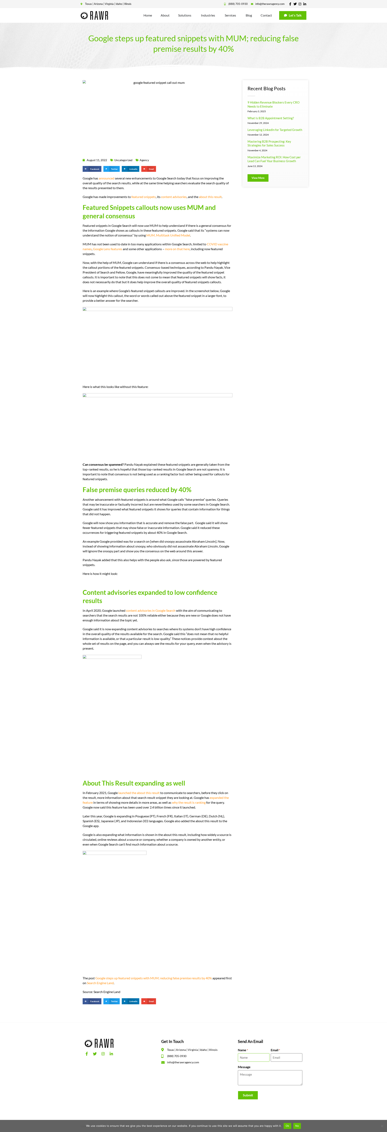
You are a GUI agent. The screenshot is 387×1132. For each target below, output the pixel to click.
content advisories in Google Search (150, 610)
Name (243, 1050)
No (297, 1125)
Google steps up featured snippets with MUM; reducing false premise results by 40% (153, 978)
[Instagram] (300, 4)
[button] (92, 169)
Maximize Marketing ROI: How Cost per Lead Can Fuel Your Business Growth (274, 159)
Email (275, 1050)
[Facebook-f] (290, 4)
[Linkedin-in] (304, 4)
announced (106, 178)
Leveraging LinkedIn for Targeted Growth (275, 130)
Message (244, 1067)
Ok (287, 1125)
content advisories (174, 197)
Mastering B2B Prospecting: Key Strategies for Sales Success (269, 143)
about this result (210, 197)
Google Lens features (107, 249)
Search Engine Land (100, 983)
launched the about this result (139, 793)
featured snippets (143, 197)
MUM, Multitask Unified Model (168, 235)
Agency (144, 160)
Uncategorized (123, 160)
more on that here (177, 249)
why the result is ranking (189, 802)
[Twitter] (295, 4)
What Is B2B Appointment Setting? (271, 118)
